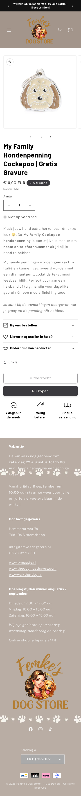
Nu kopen (40, 391)
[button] (9, 30)
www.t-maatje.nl (22, 562)
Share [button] (13, 362)
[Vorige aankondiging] (8, 6)
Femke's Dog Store (28, 783)
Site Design (52, 783)
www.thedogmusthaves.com (32, 568)
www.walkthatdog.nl (25, 574)
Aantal (7, 196)
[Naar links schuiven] (31, 137)
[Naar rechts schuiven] (50, 137)
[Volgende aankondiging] (73, 6)
